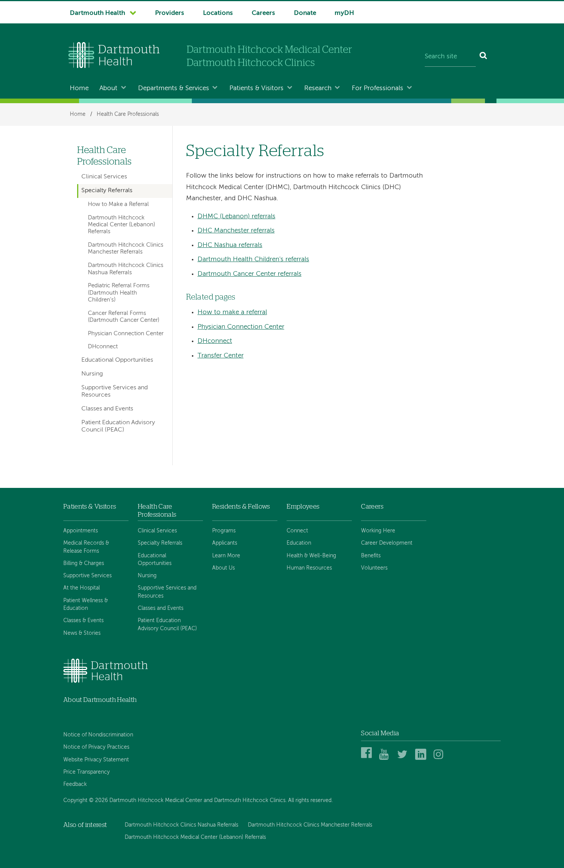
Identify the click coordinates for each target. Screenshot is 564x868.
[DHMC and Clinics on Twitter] (404, 758)
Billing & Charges (83, 563)
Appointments (80, 531)
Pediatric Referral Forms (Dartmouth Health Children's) (119, 293)
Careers (263, 13)
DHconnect (215, 341)
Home (79, 88)
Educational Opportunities (117, 360)
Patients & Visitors (256, 88)
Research (317, 88)
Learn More (226, 555)
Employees (303, 506)
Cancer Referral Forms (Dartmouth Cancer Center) (123, 316)
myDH (344, 13)
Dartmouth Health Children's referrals (253, 259)
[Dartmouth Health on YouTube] (385, 758)
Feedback (75, 784)
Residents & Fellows (241, 506)
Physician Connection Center (241, 327)
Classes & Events (83, 620)
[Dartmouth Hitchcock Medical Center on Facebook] (367, 758)
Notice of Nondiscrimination (98, 735)
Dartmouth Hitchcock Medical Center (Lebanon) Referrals (121, 225)
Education (299, 543)
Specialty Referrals (106, 191)
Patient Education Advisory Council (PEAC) (118, 426)
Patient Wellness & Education (85, 604)
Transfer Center (221, 355)
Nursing (92, 374)
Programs (224, 531)
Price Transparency (86, 772)
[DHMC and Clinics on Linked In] (422, 758)
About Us (223, 568)
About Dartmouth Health (100, 700)
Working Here (378, 531)
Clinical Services (104, 177)
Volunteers (374, 568)
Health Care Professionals (128, 114)
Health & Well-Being (311, 555)
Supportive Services (87, 575)
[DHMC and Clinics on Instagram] (440, 758)
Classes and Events (107, 409)
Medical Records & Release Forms (86, 546)
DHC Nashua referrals (230, 245)
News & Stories (82, 633)
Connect (297, 531)
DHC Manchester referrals (236, 230)
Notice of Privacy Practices (96, 747)
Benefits (371, 555)
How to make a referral (232, 312)
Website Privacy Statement (96, 760)
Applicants (224, 543)
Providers (169, 13)
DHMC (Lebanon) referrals (236, 216)
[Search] (483, 57)
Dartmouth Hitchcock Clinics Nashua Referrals (125, 268)
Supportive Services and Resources (114, 391)
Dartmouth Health (97, 13)
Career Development (386, 543)
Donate (305, 13)
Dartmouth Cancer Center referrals (250, 274)
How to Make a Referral (118, 204)
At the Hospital (81, 588)
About (108, 88)
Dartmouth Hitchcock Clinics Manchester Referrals (125, 248)
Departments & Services (173, 88)
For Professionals (377, 88)
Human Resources (309, 568)
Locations (218, 13)
